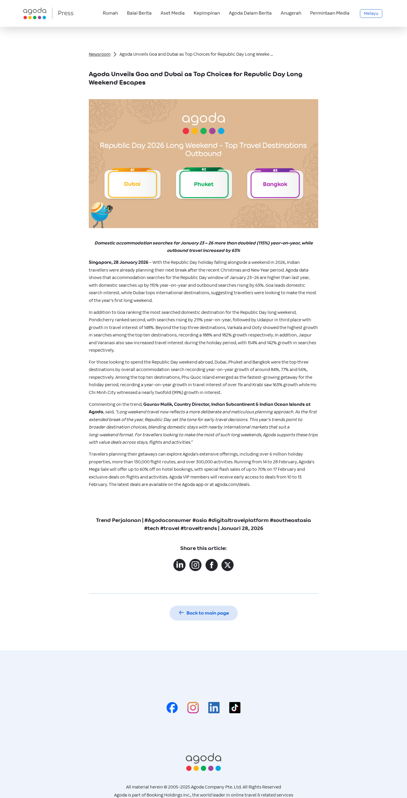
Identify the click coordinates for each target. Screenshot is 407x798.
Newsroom (100, 54)
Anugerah (291, 13)
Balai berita (139, 13)
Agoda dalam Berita (250, 13)
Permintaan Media (329, 13)
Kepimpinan (207, 13)
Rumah (110, 13)
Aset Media (173, 13)
